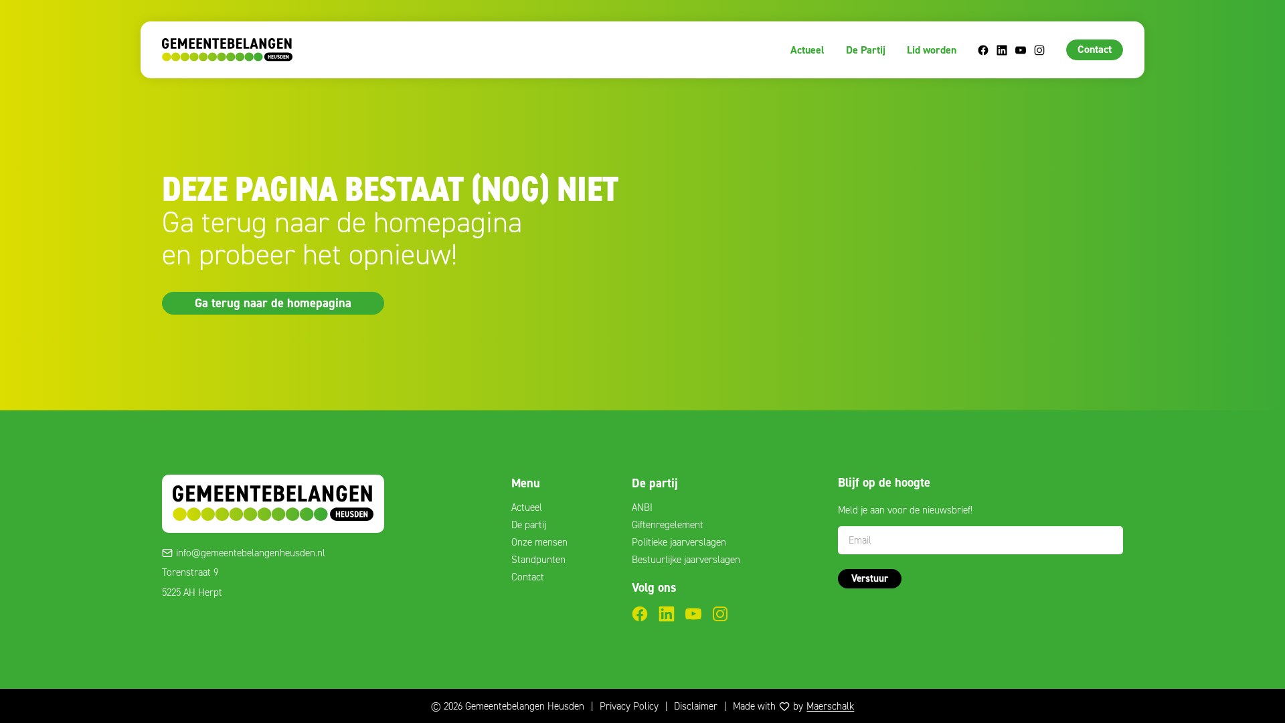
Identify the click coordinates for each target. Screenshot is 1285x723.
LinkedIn (1002, 50)
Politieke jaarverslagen (679, 542)
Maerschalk (830, 706)
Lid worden (931, 50)
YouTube (1020, 50)
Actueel (807, 50)
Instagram (1039, 50)
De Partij (865, 50)
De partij (528, 525)
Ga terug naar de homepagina (273, 303)
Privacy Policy (629, 706)
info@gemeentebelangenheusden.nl (250, 553)
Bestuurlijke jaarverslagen (686, 560)
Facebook (983, 50)
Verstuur (869, 578)
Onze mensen (539, 542)
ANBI (642, 507)
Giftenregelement (667, 525)
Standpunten (538, 560)
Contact (1095, 49)
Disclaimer (695, 706)
